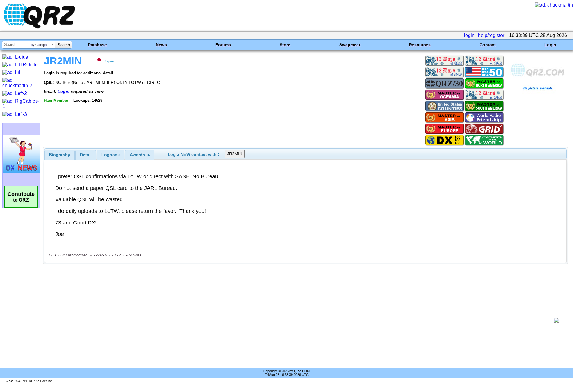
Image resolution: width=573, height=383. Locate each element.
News (161, 44)
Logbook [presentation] (110, 154)
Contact (488, 44)
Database (97, 44)
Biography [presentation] (59, 154)
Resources (420, 44)
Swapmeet (349, 44)
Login (550, 44)
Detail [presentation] (86, 154)
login (469, 35)
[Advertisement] (298, 320)
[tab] (59, 155)
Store (285, 44)
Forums (223, 44)
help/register (491, 35)
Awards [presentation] (140, 154)
